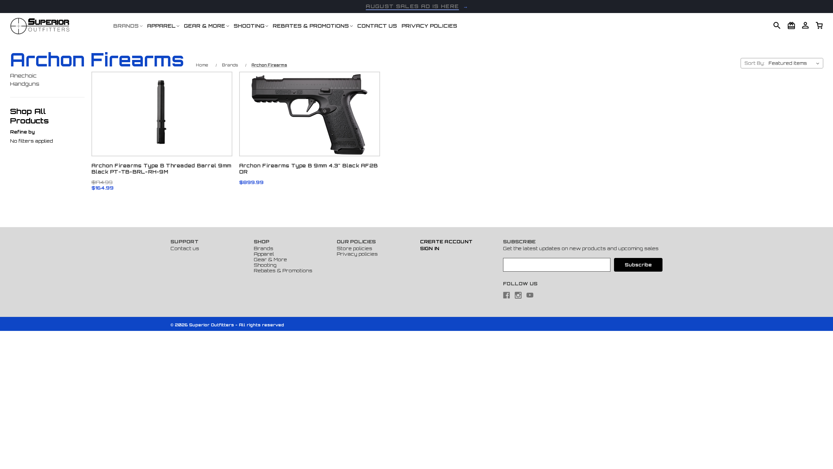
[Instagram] (518, 295)
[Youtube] (529, 295)
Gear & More (204, 26)
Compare (159, 110)
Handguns (24, 84)
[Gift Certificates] (791, 25)
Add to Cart (162, 127)
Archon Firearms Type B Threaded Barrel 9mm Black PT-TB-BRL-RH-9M (161, 169)
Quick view (161, 93)
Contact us (185, 248)
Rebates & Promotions (311, 26)
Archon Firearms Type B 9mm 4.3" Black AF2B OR (308, 169)
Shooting (249, 26)
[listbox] (795, 63)
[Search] (777, 25)
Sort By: (754, 63)
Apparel (161, 26)
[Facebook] (506, 295)
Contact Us (377, 26)
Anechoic (23, 76)
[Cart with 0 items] (805, 25)
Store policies (354, 248)
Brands (126, 26)
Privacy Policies (429, 26)
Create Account (446, 241)
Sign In (430, 248)
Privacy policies (357, 254)
